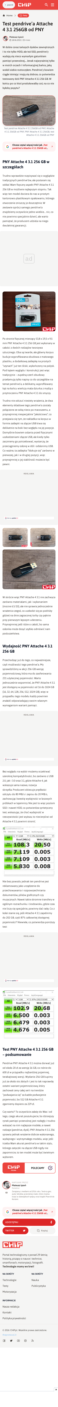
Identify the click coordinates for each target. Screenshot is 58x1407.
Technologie (9, 1280)
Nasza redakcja (11, 1306)
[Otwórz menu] (52, 5)
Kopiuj (44, 1230)
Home (9, 15)
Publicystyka (39, 1285)
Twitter (9, 1230)
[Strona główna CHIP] (25, 5)
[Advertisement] (29, 496)
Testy (25, 15)
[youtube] (6, 1192)
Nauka (35, 1280)
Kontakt (7, 1312)
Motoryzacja (10, 1291)
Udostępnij (11, 1222)
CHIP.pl (13, 1330)
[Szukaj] (46, 4)
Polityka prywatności (14, 1318)
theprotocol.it (9, 1335)
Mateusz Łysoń (16, 37)
